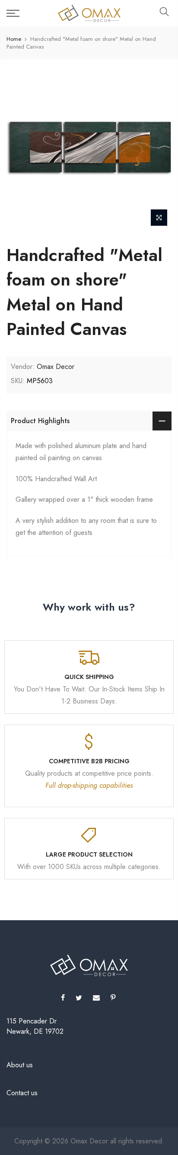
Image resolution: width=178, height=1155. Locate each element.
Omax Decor (55, 367)
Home (13, 39)
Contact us (22, 1093)
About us (19, 1065)
